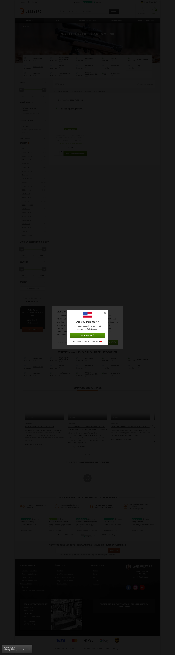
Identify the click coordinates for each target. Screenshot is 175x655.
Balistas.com (92, 329)
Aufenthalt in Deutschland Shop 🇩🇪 (87, 341)
